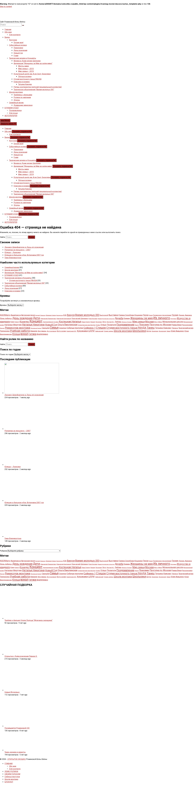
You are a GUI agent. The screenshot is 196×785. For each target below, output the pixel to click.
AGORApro (5, 315)
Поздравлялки (15, 110)
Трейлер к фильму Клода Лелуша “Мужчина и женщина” (29, 620)
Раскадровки (187, 325)
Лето (104, 322)
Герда (145, 315)
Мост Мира (158, 322)
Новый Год (51, 324)
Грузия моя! (18, 42)
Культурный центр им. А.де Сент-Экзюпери (32, 74)
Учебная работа (20, 330)
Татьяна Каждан (25, 84)
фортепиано (42, 334)
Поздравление (125, 324)
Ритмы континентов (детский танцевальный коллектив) (38, 87)
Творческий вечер (185, 328)
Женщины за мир (141, 318)
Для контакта (14, 35)
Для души (13, 113)
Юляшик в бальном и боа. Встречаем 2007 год (24, 255)
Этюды (17, 100)
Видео (7, 37)
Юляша (16, 334)
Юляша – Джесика (13, 252)
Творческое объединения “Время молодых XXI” (34, 89)
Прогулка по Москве (160, 324)
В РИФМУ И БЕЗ (11, 108)
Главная (8, 29)
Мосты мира (23, 66)
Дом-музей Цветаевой (63, 318)
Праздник (144, 324)
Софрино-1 (90, 327)
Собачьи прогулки (75, 328)
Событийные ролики (18, 45)
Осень (98, 325)
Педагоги (111, 324)
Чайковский (99, 331)
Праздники (18, 48)
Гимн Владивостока (13, 258)
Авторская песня (28, 315)
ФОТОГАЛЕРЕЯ (11, 116)
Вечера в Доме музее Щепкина (27, 61)
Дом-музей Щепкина (79, 318)
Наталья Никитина (33, 324)
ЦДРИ (91, 331)
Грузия (175, 315)
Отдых (103, 325)
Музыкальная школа (172, 321)
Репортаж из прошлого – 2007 (17, 250)
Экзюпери (155, 331)
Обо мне (8, 32)
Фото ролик (61, 331)
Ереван (127, 318)
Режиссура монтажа (17, 327)
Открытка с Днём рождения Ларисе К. (21, 656)
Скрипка (62, 328)
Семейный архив (16, 103)
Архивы (3, 305)
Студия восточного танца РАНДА (27, 79)
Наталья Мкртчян (13, 324)
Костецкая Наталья (70, 321)
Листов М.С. (110, 322)
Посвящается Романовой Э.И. (17, 728)
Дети (36, 318)
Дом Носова (92, 318)
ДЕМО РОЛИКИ (11, 771)
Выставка (113, 315)
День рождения (20, 50)
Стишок (101, 327)
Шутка (148, 331)
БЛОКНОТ (9, 782)
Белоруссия (59, 315)
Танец (151, 327)
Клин (12, 322)
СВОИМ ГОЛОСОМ (12, 774)
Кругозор (13, 40)
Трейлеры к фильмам (23, 95)
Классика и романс (22, 82)
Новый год (18, 53)
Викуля (71, 315)
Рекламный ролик (36, 328)
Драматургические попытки (106, 318)
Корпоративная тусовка (51, 322)
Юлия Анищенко (177, 331)
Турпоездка (5, 331)
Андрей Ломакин (40, 315)
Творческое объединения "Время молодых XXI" (25, 283)
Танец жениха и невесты (15, 752)
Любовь (118, 322)
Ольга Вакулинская (67, 324)
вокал (24, 334)
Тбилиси (175, 328)
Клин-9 (17, 322)
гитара (32, 334)
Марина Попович (127, 322)
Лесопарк (99, 322)
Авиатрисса (16, 315)
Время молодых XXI (87, 314)
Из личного (161, 318)
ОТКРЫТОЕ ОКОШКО (16, 759)
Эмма (168, 331)
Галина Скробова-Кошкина (130, 315)
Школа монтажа (16, 92)
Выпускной (104, 315)
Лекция (92, 322)
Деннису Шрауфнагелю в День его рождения (24, 247)
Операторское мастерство (86, 325)
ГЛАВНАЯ (9, 764)
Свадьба (45, 328)
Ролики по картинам (22, 97)
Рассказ (2, 328)
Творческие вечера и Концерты (22, 58)
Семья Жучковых (12, 692)
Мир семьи (138, 321)
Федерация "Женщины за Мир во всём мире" (24, 273)
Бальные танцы (51, 315)
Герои (151, 315)
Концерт (35, 321)
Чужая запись (108, 331)
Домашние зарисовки (23, 105)
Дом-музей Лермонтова (48, 318)
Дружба (119, 318)
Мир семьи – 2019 (26, 71)
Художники (82, 331)
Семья (54, 327)
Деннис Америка (185, 315)
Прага (137, 325)
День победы (6, 318)
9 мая (16, 56)
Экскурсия (162, 331)
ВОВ (64, 315)
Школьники (139, 330)
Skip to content (6, 6)
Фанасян (33, 331)
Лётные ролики (24, 76)
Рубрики (3, 551)
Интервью (173, 318)
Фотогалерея (51, 331)
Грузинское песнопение (162, 315)
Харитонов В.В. (71, 331)
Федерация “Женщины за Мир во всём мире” (33, 63)
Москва (149, 321)
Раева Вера (176, 325)
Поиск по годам (6, 354)
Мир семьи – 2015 (26, 69)
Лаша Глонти (86, 322)
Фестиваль (42, 331)
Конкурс (24, 321)
